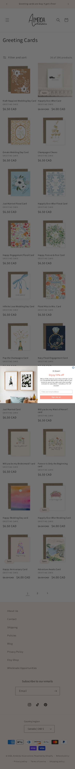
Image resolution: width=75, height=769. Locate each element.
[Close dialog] (73, 368)
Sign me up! (56, 397)
